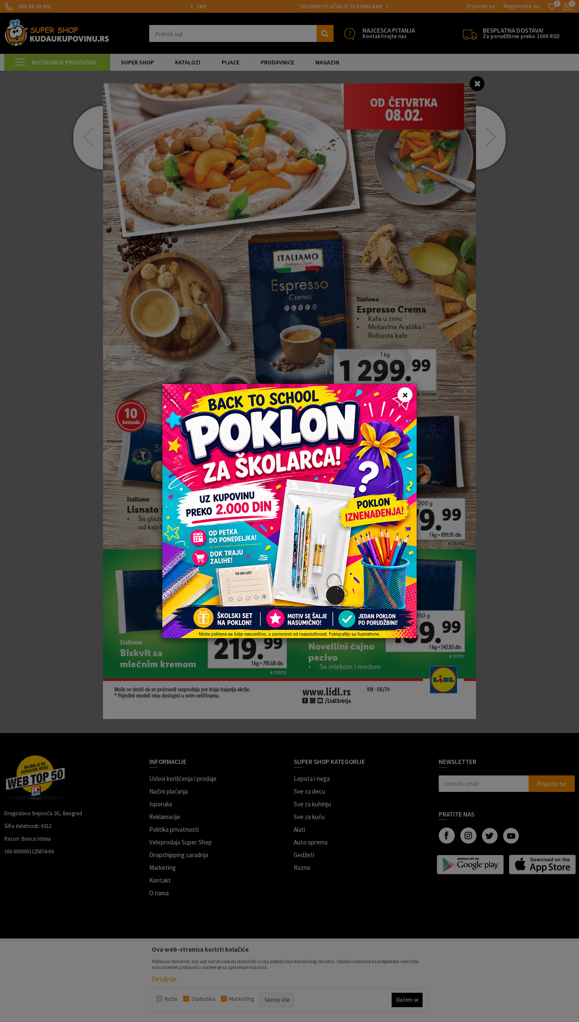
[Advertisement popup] (289, 510)
